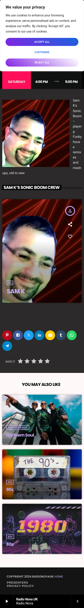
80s (10, 537)
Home (58, 576)
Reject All (41, 62)
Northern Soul (20, 435)
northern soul (18, 427)
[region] (42, 35)
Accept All (42, 41)
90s (10, 482)
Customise (41, 52)
